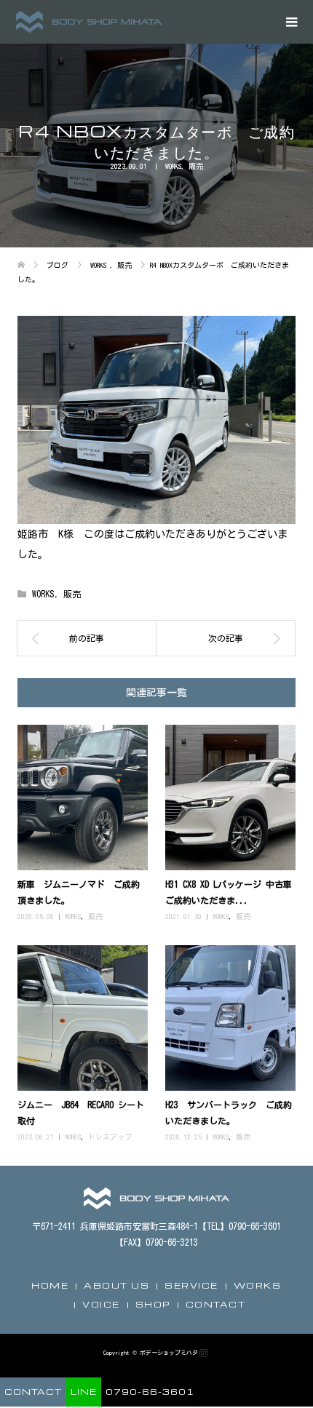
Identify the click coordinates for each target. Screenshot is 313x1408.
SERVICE (191, 1285)
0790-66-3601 (150, 1391)
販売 (196, 166)
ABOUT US (116, 1285)
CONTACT (216, 1304)
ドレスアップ (110, 1136)
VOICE (101, 1304)
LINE (84, 1391)
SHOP (152, 1304)
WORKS (173, 166)
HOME (49, 1285)
